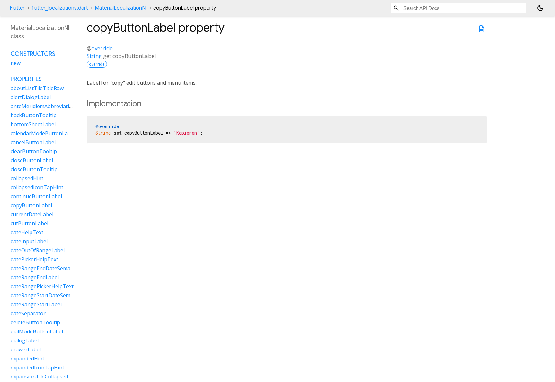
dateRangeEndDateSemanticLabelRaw (56, 268)
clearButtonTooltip (34, 151)
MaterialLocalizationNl (120, 8)
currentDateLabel (32, 214)
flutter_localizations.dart (59, 8)
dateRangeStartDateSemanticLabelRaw (58, 295)
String (94, 56)
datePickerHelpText (34, 259)
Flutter (17, 8)
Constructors (33, 54)
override (102, 48)
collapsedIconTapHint (37, 187)
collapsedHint (27, 178)
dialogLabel (25, 340)
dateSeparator (28, 313)
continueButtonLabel (36, 196)
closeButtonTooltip (34, 169)
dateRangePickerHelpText (42, 286)
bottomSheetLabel (33, 124)
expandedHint (27, 358)
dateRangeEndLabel (35, 277)
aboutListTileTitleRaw (37, 88)
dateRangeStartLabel (36, 304)
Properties (26, 79)
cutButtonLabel (29, 223)
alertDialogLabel (31, 97)
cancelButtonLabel (33, 142)
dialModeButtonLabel (37, 331)
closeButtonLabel (32, 160)
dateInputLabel (29, 241)
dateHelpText (27, 232)
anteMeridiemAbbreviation (43, 106)
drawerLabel (26, 349)
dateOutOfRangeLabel (38, 250)
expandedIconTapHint (37, 367)
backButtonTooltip (34, 115)
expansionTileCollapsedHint (44, 376)
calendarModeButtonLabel (43, 133)
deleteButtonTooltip (35, 322)
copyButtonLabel (31, 205)
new (16, 63)
